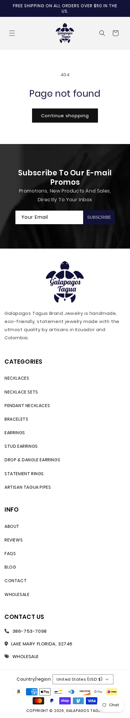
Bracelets (16, 419)
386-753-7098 (29, 631)
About (12, 526)
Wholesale (17, 594)
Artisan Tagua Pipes (28, 487)
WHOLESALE (25, 656)
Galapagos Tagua (85, 710)
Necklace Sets (21, 392)
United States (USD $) (79, 679)
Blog (10, 567)
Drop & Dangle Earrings (32, 460)
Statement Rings (24, 474)
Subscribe (99, 217)
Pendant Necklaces (27, 406)
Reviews (14, 540)
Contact (16, 581)
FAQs (10, 553)
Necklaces (17, 378)
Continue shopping (65, 115)
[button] (12, 33)
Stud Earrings (21, 446)
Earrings (15, 433)
